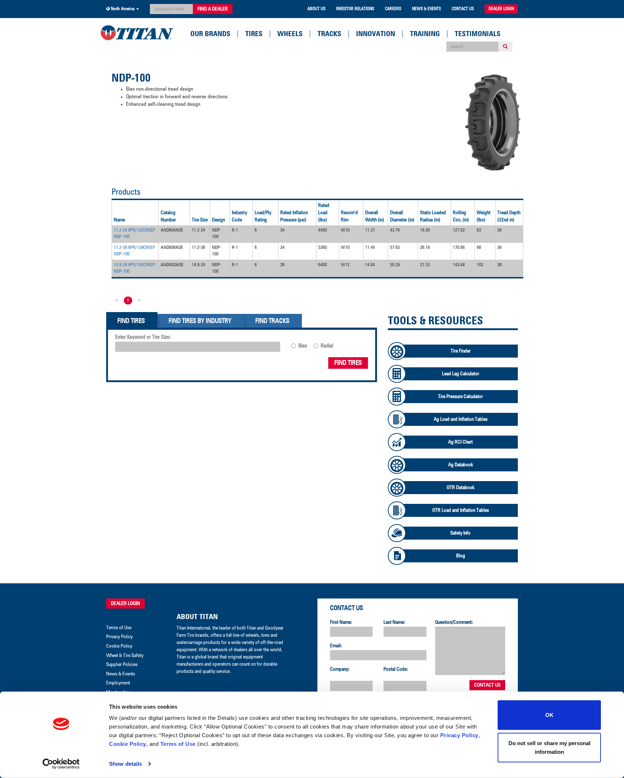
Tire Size (200, 219)
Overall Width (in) (374, 216)
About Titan (197, 617)
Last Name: (394, 622)
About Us (316, 9)
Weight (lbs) (483, 216)
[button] (122, 9)
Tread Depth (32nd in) (508, 216)
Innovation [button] (375, 34)
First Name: (341, 622)
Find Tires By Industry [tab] (200, 321)
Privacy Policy (459, 735)
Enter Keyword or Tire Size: (143, 337)
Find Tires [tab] (131, 321)
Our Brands (210, 34)
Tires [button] (254, 34)
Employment (118, 683)
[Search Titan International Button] (505, 47)
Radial (327, 346)
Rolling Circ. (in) (461, 216)
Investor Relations (355, 9)
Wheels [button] (290, 34)
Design (218, 219)
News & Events (426, 9)
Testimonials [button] (477, 34)
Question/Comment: (454, 622)
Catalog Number (168, 216)
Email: (336, 645)
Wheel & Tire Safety (124, 655)
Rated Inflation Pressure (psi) (294, 216)
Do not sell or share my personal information (549, 747)
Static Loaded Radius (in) (433, 216)
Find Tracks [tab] (272, 321)
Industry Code (239, 216)
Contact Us (463, 9)
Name (119, 219)
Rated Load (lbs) (323, 212)
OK (549, 715)
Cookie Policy (127, 744)
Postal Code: (396, 669)
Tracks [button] (329, 34)
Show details (125, 764)
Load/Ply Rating (263, 216)
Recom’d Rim (349, 216)
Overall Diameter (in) (402, 216)
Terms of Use (178, 744)
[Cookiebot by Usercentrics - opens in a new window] (61, 763)
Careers (393, 9)
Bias (302, 346)
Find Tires (348, 363)
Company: (340, 669)
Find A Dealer (213, 9)
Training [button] (425, 34)
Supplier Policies (122, 664)
